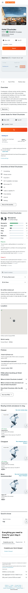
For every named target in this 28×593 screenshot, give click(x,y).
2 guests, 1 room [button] (7, 44)
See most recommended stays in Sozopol (21, 474)
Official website (5, 35)
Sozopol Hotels (20, 588)
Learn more (5, 151)
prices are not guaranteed (7, 567)
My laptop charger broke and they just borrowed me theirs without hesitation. (13, 262)
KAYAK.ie (7, 585)
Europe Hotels (18, 585)
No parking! (6, 265)
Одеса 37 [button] (3, 494)
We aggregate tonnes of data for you (12, 574)
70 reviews (19, 32)
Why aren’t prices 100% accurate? (11, 577)
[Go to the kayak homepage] (10, 2)
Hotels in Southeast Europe (9, 588)
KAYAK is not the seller (8, 572)
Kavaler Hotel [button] (4, 463)
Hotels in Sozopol (8, 551)
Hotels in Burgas (17, 586)
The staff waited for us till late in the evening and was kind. (13, 248)
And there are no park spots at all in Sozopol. (14, 259)
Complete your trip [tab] (8, 542)
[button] (2, 2)
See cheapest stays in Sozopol (21, 442)
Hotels (11, 585)
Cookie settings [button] (4, 158)
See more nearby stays (21, 410)
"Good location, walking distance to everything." (13, 244)
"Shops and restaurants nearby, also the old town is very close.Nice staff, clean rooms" (13, 252)
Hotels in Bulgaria (8, 586)
